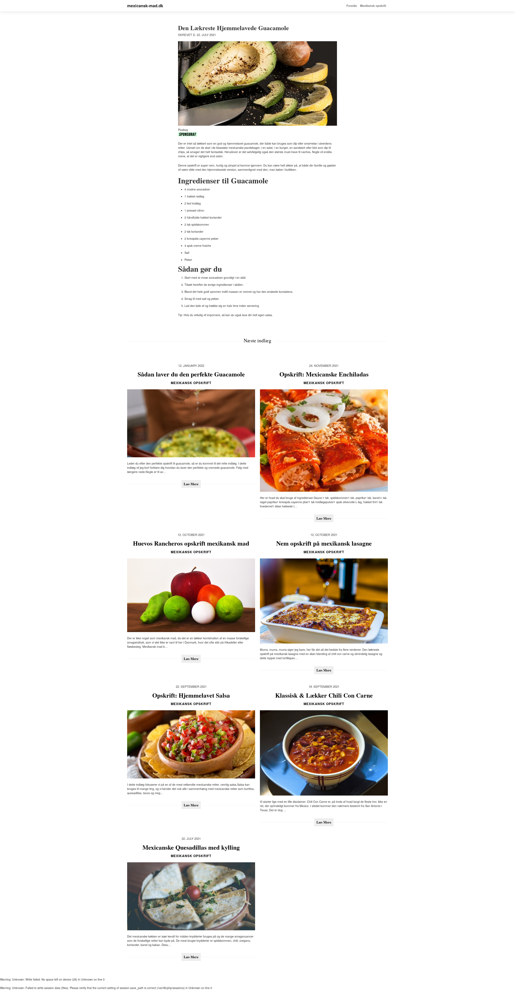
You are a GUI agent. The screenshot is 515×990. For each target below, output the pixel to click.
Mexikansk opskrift (373, 6)
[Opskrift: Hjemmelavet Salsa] (191, 744)
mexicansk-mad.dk (145, 5)
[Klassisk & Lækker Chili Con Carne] (324, 753)
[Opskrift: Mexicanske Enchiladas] (324, 440)
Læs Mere (191, 483)
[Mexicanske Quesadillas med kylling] (191, 896)
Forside (351, 6)
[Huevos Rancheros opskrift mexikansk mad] (191, 595)
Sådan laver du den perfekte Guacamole (191, 374)
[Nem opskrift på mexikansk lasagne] (324, 601)
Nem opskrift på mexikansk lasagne (324, 543)
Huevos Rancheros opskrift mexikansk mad (191, 543)
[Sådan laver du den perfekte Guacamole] (191, 423)
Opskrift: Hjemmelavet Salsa (191, 695)
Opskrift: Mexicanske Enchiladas (324, 374)
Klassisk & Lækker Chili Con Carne (324, 695)
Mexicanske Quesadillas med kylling (191, 847)
